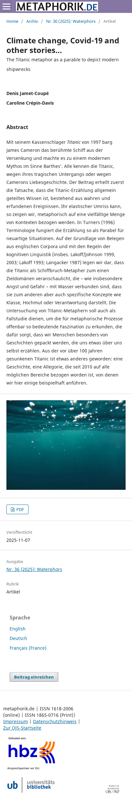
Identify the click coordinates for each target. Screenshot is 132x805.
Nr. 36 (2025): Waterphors (70, 21)
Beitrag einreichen (34, 677)
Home (12, 21)
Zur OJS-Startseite (22, 728)
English (18, 629)
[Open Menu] (6, 6)
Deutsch (18, 638)
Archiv (32, 21)
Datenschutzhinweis (55, 721)
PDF (19, 509)
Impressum (15, 721)
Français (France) (28, 648)
